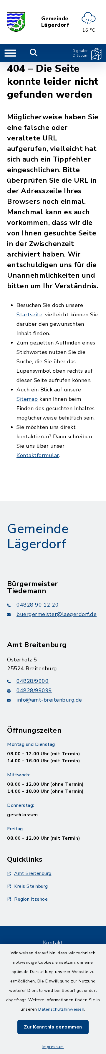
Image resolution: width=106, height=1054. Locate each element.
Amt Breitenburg (33, 873)
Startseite (29, 314)
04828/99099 (34, 690)
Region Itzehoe (31, 899)
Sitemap (27, 399)
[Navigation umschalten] (10, 53)
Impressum (53, 1047)
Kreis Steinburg (31, 886)
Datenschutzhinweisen (61, 1009)
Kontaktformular (37, 455)
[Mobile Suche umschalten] (33, 53)
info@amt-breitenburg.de (49, 699)
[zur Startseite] (16, 22)
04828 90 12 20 (37, 604)
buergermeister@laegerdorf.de (56, 614)
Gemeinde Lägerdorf (55, 22)
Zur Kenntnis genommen (53, 1027)
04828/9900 (32, 681)
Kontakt (53, 942)
